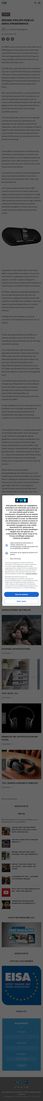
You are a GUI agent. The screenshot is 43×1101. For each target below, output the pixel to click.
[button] (21, 558)
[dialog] (21, 550)
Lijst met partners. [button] (31, 573)
